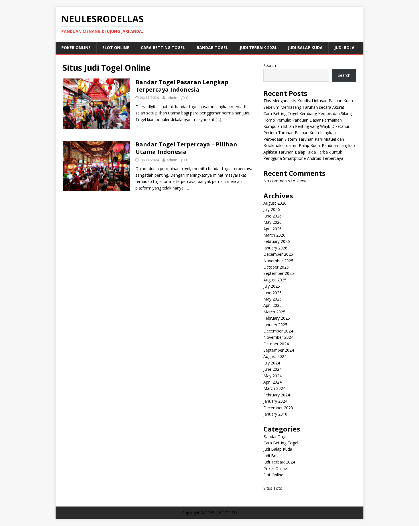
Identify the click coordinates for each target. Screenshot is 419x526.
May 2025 (272, 299)
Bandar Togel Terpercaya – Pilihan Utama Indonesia (186, 148)
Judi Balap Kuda (305, 47)
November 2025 (278, 260)
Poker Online (76, 47)
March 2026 (274, 235)
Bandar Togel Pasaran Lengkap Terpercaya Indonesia (181, 85)
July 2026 (271, 209)
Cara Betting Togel (163, 47)
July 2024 (271, 363)
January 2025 (275, 324)
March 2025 (274, 312)
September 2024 (278, 350)
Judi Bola (344, 47)
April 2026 (272, 228)
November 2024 (278, 337)
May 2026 (272, 222)
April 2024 (272, 382)
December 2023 (278, 407)
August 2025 (274, 280)
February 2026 (276, 241)
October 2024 (276, 343)
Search (269, 65)
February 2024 (276, 395)
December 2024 (278, 331)
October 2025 (276, 267)
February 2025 (276, 318)
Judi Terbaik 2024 (258, 47)
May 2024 (272, 375)
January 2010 (275, 414)
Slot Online (115, 47)
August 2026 (274, 203)
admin (171, 97)
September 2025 (278, 273)
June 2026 (272, 216)
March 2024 (274, 388)
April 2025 (272, 305)
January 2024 (275, 401)
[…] (218, 119)
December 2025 (278, 254)
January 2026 (275, 248)
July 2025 (271, 286)
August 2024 (274, 356)
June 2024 (272, 369)
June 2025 (272, 292)
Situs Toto (272, 488)
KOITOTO (228, 512)
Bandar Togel (212, 47)
